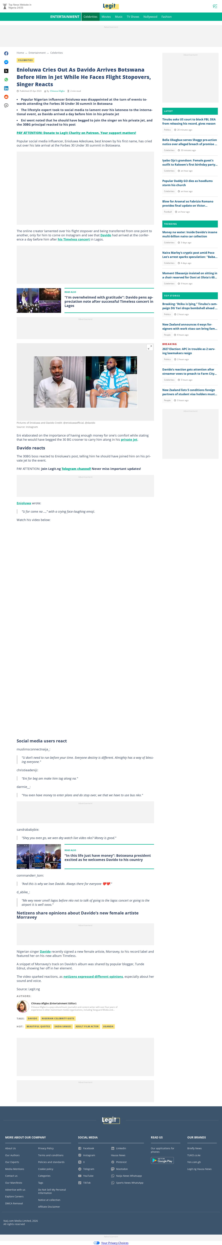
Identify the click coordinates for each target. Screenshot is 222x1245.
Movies (106, 17)
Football (168, 211)
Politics (167, 129)
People (167, 334)
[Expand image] (150, 347)
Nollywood (150, 17)
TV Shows (133, 17)
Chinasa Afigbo (57, 90)
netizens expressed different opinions (93, 976)
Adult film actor (87, 1026)
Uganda (108, 1026)
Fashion (166, 17)
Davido (105, 235)
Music (119, 17)
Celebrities (90, 17)
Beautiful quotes (38, 1026)
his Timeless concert (74, 239)
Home (20, 52)
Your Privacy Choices (115, 1243)
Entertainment (64, 16)
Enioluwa (24, 503)
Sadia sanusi (63, 1026)
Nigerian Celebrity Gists (58, 1018)
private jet (129, 439)
